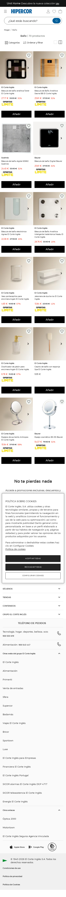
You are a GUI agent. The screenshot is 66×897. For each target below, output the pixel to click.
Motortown (9, 827)
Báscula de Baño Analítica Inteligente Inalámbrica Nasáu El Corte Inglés (49, 234)
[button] (33, 589)
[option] (16, 67)
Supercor (8, 705)
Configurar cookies (33, 576)
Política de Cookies (11, 884)
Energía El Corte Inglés (15, 801)
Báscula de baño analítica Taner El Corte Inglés (15, 92)
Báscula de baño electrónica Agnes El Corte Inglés (13, 232)
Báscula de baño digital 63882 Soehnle (15, 162)
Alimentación (10, 670)
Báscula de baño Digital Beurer (48, 161)
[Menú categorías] (6, 11)
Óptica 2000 (9, 818)
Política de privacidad (12, 876)
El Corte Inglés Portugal (16, 775)
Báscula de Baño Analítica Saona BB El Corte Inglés (46, 92)
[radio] (55, 42)
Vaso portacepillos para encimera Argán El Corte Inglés (15, 297)
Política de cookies (15, 549)
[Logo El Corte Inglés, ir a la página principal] (21, 11)
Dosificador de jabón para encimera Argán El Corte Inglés (15, 368)
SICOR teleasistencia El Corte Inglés (22, 792)
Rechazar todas (33, 567)
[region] (33, 538)
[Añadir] (28, 55)
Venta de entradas (13, 688)
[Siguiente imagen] (29, 67)
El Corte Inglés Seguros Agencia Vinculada (26, 836)
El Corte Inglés (11, 662)
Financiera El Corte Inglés (17, 766)
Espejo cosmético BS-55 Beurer (49, 437)
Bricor (6, 731)
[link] (16, 67)
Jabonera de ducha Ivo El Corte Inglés (48, 297)
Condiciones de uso (12, 868)
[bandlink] (60, 3)
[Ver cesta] (60, 11)
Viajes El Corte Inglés (14, 723)
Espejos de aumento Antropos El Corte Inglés (14, 438)
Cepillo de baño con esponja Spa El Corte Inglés (47, 368)
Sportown (8, 740)
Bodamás (8, 714)
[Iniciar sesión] (48, 11)
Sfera (5, 696)
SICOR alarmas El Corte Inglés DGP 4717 (25, 784)
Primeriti (7, 679)
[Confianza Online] (52, 847)
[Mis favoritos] (54, 11)
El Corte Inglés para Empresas (19, 757)
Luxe (5, 749)
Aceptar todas (33, 559)
